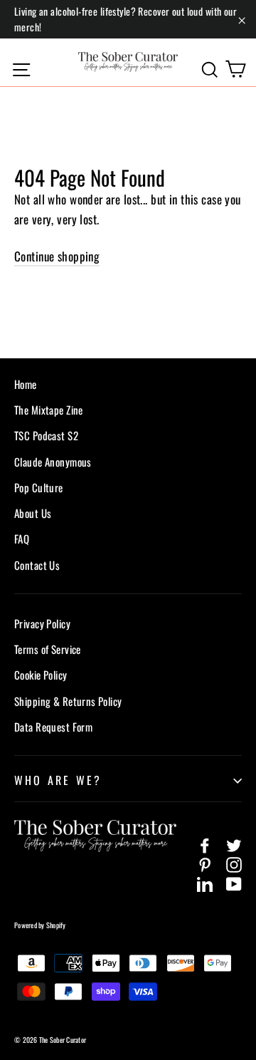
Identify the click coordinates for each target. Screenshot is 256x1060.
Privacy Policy (42, 623)
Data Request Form (53, 726)
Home (25, 384)
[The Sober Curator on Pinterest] (205, 863)
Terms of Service (47, 649)
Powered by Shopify (40, 925)
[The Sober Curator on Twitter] (234, 843)
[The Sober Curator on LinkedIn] (205, 882)
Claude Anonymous (53, 461)
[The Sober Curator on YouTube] (234, 882)
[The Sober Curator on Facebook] (205, 843)
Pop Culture (38, 487)
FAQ (21, 538)
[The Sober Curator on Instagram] (234, 863)
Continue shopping (57, 256)
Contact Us (37, 565)
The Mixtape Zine (48, 409)
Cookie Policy (41, 674)
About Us (32, 513)
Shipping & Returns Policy (68, 701)
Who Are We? (58, 780)
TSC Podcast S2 (46, 435)
